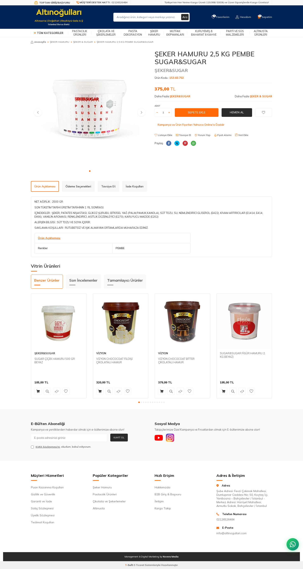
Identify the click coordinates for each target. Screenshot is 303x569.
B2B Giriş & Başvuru (168, 494)
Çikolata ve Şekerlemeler (106, 32)
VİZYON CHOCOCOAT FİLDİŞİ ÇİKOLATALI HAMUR (114, 360)
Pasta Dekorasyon (133, 32)
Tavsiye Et (185, 135)
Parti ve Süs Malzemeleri (235, 32)
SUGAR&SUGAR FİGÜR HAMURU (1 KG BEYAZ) (242, 355)
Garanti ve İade (41, 501)
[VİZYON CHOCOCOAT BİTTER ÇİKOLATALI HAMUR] (182, 321)
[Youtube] (159, 438)
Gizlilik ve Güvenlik (43, 494)
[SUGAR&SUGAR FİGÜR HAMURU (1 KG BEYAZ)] (244, 321)
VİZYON (101, 353)
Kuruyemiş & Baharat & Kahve (203, 32)
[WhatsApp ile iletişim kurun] (293, 544)
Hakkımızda (162, 487)
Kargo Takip (163, 508)
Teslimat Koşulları (42, 522)
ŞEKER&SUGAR (171, 70)
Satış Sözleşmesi (42, 508)
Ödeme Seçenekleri (78, 186)
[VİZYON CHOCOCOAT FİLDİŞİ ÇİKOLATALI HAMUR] (120, 321)
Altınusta (99, 508)
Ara (184, 17)
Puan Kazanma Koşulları (47, 487)
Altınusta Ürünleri (261, 32)
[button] (89, 171)
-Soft (129, 565)
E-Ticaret (139, 565)
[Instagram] (170, 438)
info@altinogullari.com (231, 533)
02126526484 (225, 519)
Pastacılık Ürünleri (79, 32)
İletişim (159, 501)
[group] (89, 108)
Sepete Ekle (197, 112)
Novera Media (171, 556)
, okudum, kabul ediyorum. (63, 446)
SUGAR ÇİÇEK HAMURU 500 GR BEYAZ (54, 360)
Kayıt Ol (119, 437)
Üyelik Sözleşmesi (43, 515)
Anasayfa (40, 41)
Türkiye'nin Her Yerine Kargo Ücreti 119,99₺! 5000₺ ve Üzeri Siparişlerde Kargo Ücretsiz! (216, 2)
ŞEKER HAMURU (59, 41)
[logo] (59, 14)
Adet (157, 106)
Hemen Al (237, 112)
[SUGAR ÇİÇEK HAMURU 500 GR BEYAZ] (58, 321)
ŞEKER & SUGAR (83, 41)
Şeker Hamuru (154, 32)
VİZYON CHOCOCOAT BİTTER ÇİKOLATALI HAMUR (176, 360)
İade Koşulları (134, 186)
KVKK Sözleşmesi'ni (48, 446)
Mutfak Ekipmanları (175, 32)
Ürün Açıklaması (44, 186)
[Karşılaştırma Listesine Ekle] (56, 391)
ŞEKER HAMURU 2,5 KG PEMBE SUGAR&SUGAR (125, 41)
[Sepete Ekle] (38, 391)
